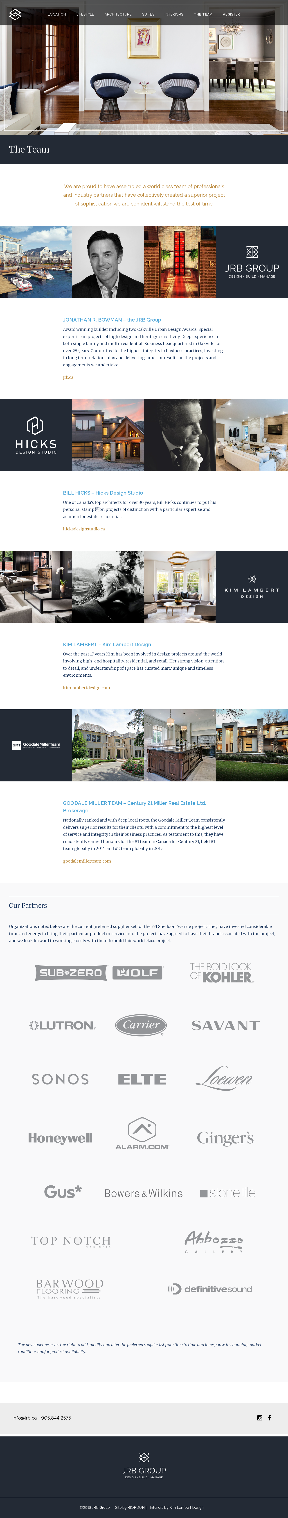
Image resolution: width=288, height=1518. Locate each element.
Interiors (174, 14)
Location (57, 14)
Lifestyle (85, 14)
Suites (148, 14)
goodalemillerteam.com (87, 861)
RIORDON (136, 1507)
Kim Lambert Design (186, 1507)
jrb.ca (68, 377)
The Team (203, 14)
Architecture (118, 14)
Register (231, 14)
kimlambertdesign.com (86, 687)
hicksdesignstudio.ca (84, 529)
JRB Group (101, 1507)
